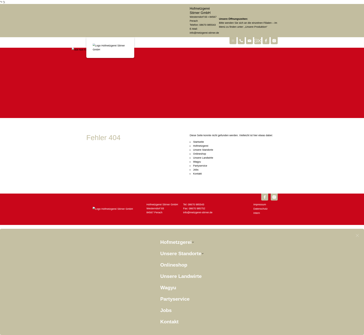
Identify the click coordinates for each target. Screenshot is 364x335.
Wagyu (168, 287)
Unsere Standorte (180, 253)
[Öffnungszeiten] (257, 40)
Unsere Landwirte (181, 276)
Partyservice (175, 299)
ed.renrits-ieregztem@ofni (204, 32)
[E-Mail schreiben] (249, 40)
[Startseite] (110, 47)
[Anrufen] (241, 40)
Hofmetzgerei (176, 242)
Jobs (166, 310)
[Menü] (232, 40)
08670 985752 (197, 208)
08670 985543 (207, 24)
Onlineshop (173, 265)
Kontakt (169, 321)
